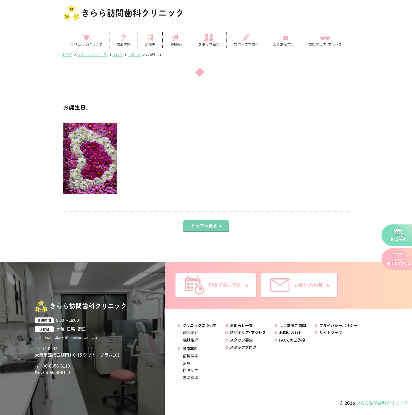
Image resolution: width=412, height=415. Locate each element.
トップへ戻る (206, 225)
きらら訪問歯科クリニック (132, 13)
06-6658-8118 (52, 366)
